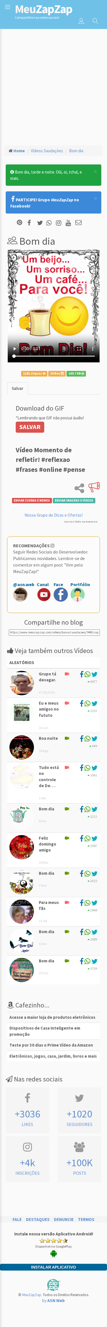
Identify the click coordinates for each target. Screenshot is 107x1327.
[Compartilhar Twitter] (41, 223)
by (53, 1300)
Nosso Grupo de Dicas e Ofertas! (54, 515)
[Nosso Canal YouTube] (69, 223)
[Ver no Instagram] (59, 223)
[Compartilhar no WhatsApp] (50, 223)
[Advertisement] (53, 84)
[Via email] (78, 223)
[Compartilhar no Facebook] (31, 223)
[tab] (17, 388)
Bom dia (76, 150)
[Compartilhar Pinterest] (19, 223)
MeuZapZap (31, 1294)
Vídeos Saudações (47, 150)
